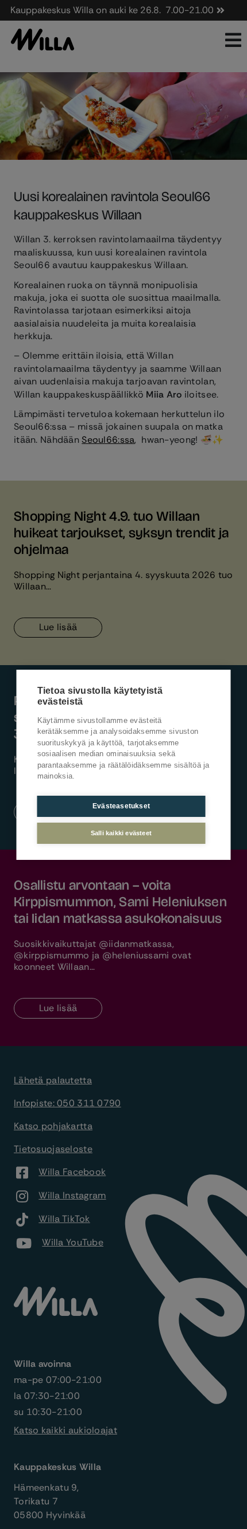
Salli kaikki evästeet (121, 833)
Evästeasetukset (121, 806)
